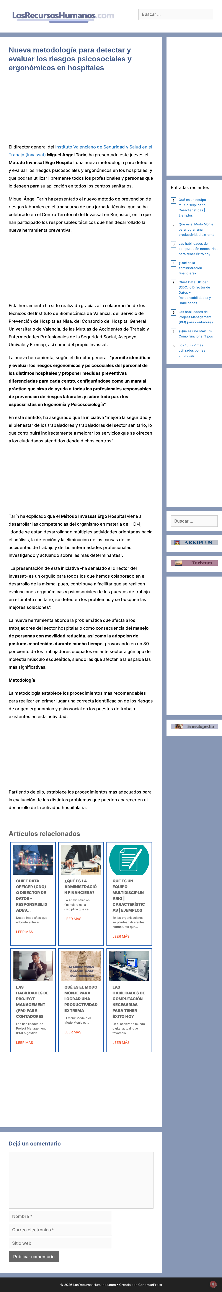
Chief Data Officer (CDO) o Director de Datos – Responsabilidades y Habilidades (195, 292)
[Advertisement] (81, 111)
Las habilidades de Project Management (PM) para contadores (196, 317)
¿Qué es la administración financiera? (80, 887)
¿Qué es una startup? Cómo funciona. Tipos (196, 333)
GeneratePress (150, 1285)
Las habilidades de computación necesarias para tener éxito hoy (198, 248)
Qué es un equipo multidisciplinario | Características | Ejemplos (193, 207)
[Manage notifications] (213, 1284)
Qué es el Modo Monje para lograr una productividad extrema (81, 999)
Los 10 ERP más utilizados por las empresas (192, 350)
